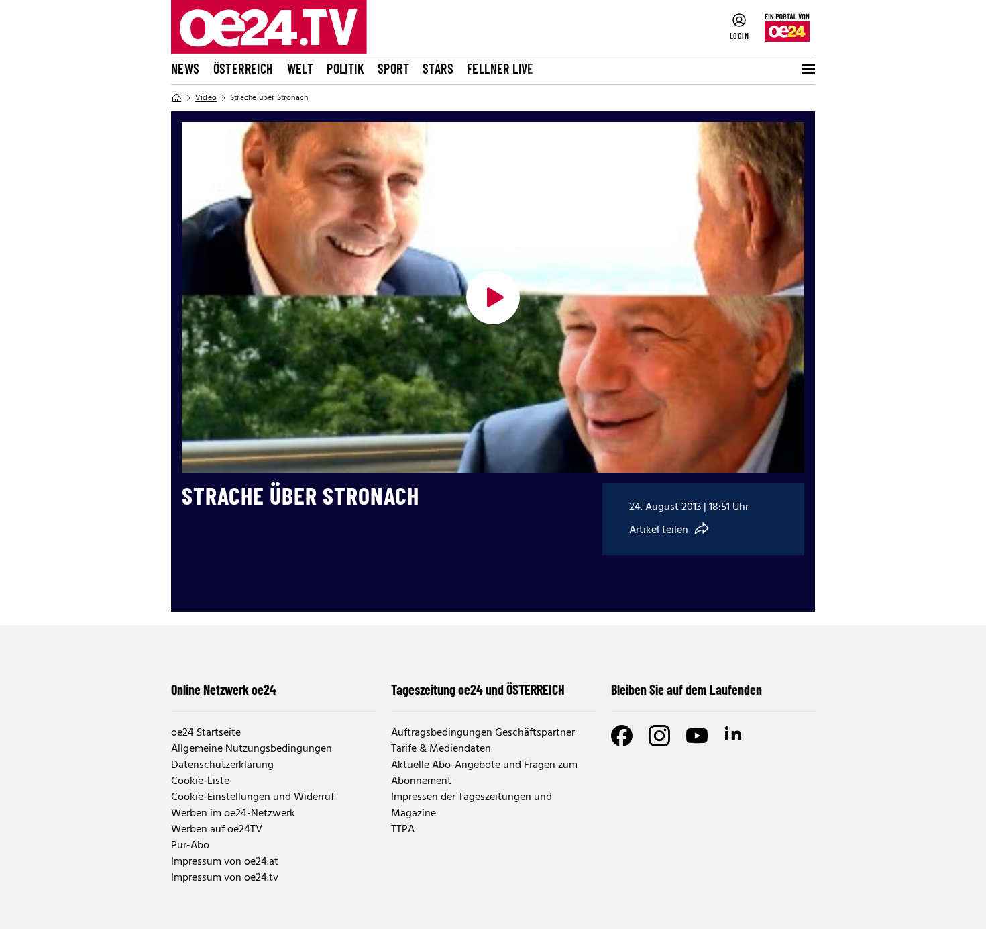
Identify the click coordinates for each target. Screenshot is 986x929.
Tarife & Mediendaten (441, 749)
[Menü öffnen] (806, 69)
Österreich (243, 68)
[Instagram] (659, 735)
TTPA (403, 829)
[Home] (176, 98)
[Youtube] (697, 735)
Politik (345, 68)
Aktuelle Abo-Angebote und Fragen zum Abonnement (484, 773)
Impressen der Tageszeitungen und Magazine (471, 805)
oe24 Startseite (206, 733)
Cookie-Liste (200, 781)
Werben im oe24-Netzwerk (233, 813)
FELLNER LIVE (500, 68)
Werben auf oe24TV (216, 829)
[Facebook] (622, 735)
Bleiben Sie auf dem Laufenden (686, 689)
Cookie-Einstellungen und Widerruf (252, 797)
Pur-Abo (190, 845)
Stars (438, 68)
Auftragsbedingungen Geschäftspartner (483, 733)
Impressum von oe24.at (224, 862)
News (185, 68)
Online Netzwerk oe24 (223, 689)
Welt (300, 68)
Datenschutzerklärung (222, 765)
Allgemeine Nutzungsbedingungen (251, 749)
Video (206, 98)
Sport (393, 68)
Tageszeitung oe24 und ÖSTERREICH (478, 689)
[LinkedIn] (734, 735)
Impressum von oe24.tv (224, 878)
